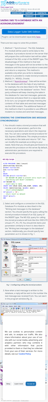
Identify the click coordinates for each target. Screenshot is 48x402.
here (38, 37)
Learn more (18, 384)
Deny (8, 384)
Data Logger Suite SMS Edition (24, 31)
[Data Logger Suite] (15, 2)
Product (29, 16)
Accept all (30, 384)
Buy (42, 16)
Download (17, 13)
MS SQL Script (8, 159)
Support (29, 13)
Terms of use (16, 400)
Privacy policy (25, 400)
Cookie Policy (25, 354)
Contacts (42, 13)
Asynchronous (21, 81)
